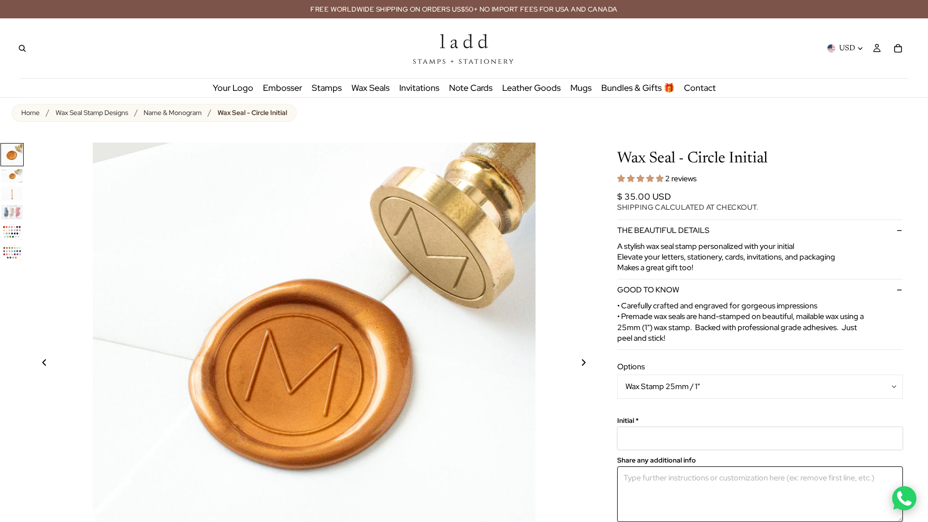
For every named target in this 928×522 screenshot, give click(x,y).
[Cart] (898, 48)
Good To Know (648, 290)
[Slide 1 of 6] (12, 154)
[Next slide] (589, 364)
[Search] (22, 48)
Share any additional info (656, 460)
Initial (628, 421)
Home (30, 112)
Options (631, 367)
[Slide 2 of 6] (12, 176)
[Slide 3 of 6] (12, 194)
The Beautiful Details (663, 230)
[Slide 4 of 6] (12, 212)
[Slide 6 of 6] (12, 252)
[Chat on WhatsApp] (904, 498)
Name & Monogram (173, 112)
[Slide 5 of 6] (12, 231)
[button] (641, 179)
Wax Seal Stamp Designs (92, 112)
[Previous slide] (38, 364)
